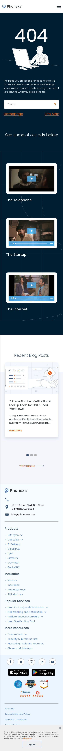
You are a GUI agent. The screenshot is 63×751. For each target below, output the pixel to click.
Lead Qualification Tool (21, 621)
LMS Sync (13, 535)
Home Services (17, 589)
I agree (32, 744)
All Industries (15, 594)
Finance (12, 580)
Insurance (14, 585)
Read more (15, 430)
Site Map (52, 114)
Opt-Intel (13, 562)
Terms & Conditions (16, 719)
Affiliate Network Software (23, 616)
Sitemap (9, 708)
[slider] (31, 243)
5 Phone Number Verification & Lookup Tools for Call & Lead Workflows (30, 405)
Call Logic (13, 539)
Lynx (10, 553)
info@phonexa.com (23, 514)
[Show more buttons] (51, 243)
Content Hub (15, 634)
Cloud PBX (14, 549)
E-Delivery (14, 544)
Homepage (13, 114)
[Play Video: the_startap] (31, 231)
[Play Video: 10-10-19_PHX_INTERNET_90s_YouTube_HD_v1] (31, 285)
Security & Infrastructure (22, 639)
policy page (26, 738)
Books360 (13, 567)
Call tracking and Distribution (25, 612)
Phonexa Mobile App (20, 648)
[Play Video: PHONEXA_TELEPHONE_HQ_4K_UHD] (31, 179)
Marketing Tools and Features (25, 643)
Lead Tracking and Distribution (26, 607)
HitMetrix (13, 558)
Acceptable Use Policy (17, 714)
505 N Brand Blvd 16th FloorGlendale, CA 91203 (27, 507)
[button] (27, 455)
